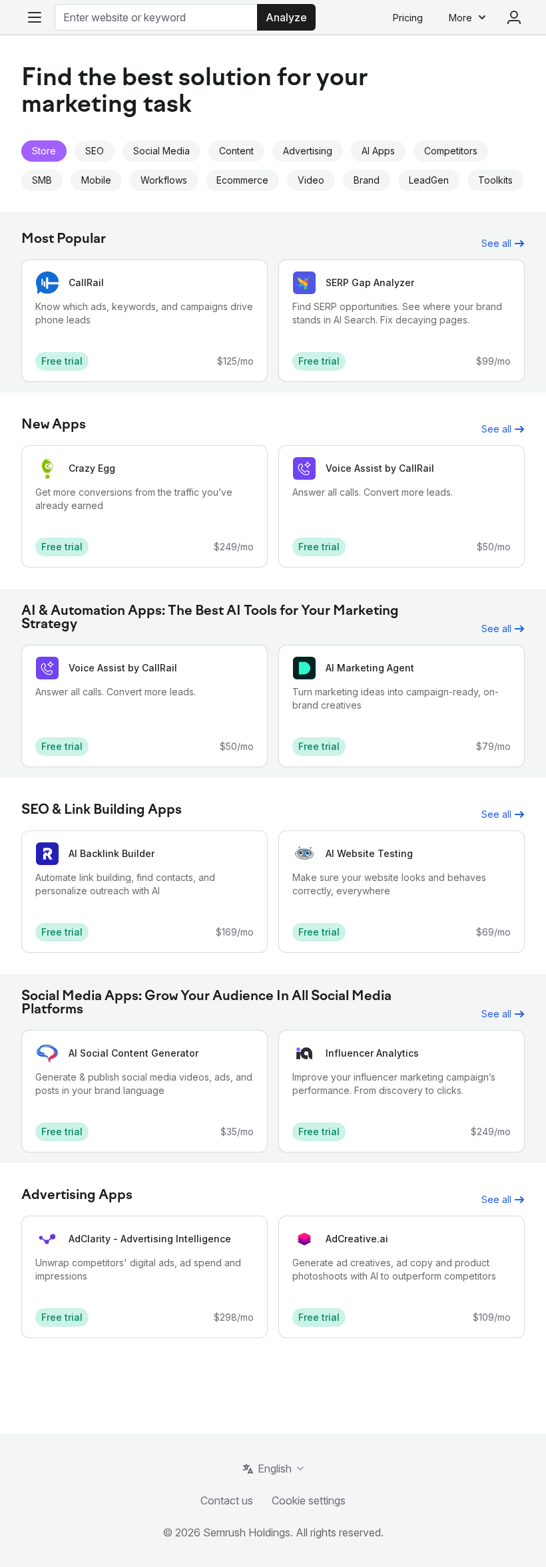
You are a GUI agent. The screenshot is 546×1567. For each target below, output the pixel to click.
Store (44, 150)
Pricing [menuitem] (408, 17)
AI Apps (378, 150)
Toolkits (495, 180)
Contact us (226, 1500)
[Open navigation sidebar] (34, 17)
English (275, 1468)
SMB (42, 180)
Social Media (161, 150)
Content (236, 150)
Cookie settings (309, 1500)
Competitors (450, 150)
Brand (367, 180)
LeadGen (429, 180)
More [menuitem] (460, 17)
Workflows (163, 180)
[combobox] (156, 17)
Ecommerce (242, 180)
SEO (94, 150)
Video (311, 180)
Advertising (307, 150)
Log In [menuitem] (514, 17)
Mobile (96, 180)
